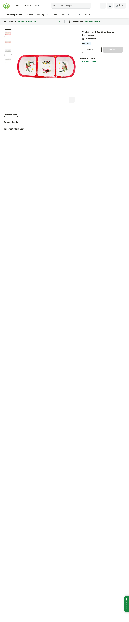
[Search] (87, 5)
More (87, 14)
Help (76, 14)
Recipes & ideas (60, 14)
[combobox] (71, 6)
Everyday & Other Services (26, 6)
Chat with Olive (127, 604)
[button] (8, 33)
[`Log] (110, 6)
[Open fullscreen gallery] (72, 100)
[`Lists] (103, 6)
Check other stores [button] (88, 61)
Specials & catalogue (36, 14)
